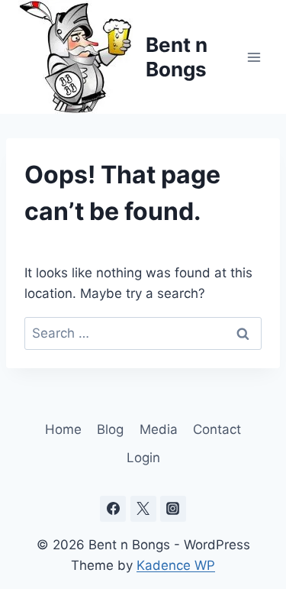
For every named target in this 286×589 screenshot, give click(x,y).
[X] (143, 509)
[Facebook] (113, 509)
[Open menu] (253, 57)
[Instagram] (173, 509)
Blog (110, 429)
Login (143, 457)
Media (159, 429)
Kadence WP (176, 565)
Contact (217, 429)
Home (63, 429)
